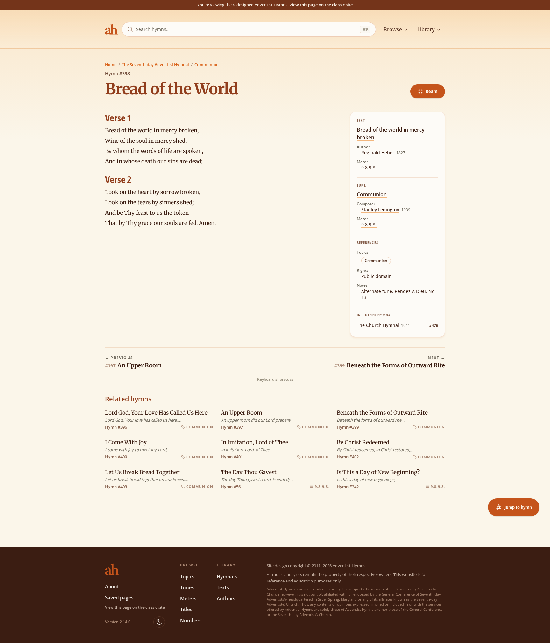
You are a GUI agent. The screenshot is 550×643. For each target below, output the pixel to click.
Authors (226, 598)
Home (110, 64)
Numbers (190, 620)
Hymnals (227, 576)
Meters (188, 598)
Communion (206, 64)
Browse (393, 29)
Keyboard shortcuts (275, 379)
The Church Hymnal (378, 325)
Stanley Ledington (380, 209)
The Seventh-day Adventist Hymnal (155, 64)
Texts (223, 587)
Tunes (187, 587)
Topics (187, 576)
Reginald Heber (377, 152)
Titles (186, 609)
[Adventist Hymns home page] (111, 29)
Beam (431, 91)
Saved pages (119, 597)
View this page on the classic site (321, 5)
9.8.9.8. (369, 167)
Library (426, 29)
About (112, 586)
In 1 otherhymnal (374, 315)
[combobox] (246, 29)
